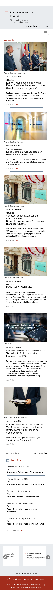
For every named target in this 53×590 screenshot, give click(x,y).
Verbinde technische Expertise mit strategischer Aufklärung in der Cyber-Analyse (24, 429)
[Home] (26, 17)
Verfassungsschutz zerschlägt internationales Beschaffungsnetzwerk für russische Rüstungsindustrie (25, 219)
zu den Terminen (13, 530)
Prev (5, 557)
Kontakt (29, 26)
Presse (37, 26)
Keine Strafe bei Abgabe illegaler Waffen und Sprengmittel (24, 153)
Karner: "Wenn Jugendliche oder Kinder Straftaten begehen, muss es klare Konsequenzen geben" (25, 85)
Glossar (45, 26)
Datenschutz (37, 584)
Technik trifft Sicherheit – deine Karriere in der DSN (22, 355)
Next (48, 557)
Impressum (22, 584)
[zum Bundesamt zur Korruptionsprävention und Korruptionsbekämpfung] (20, 556)
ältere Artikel (40, 453)
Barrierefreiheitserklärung (25, 587)
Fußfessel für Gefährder (19, 287)
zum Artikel (10, 104)
